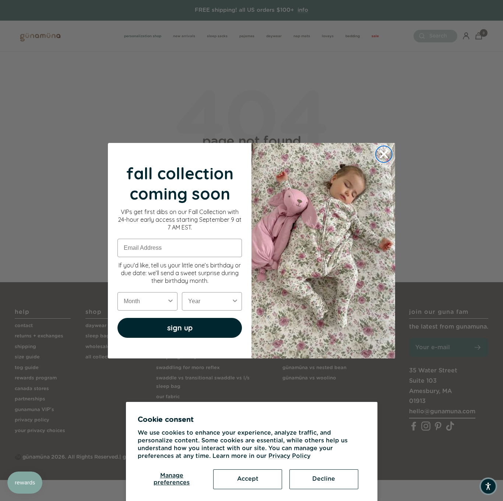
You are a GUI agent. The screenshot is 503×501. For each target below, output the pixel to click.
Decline (323, 479)
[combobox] (145, 301)
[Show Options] (170, 301)
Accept (247, 479)
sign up (180, 327)
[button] (488, 486)
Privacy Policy (289, 456)
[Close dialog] (384, 154)
